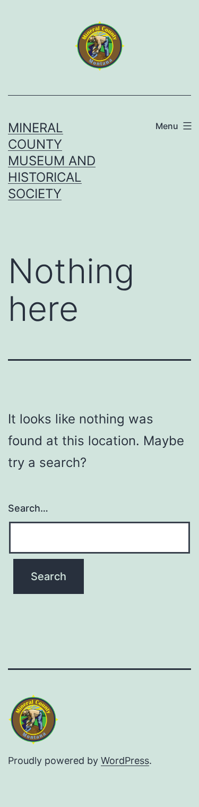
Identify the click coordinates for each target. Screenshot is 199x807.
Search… (28, 508)
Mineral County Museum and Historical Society (52, 161)
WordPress (125, 760)
